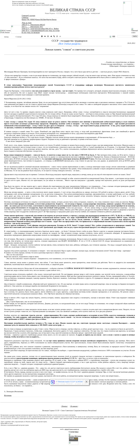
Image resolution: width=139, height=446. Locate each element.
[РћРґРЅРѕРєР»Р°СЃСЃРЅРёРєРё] (48, 36)
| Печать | (64, 406)
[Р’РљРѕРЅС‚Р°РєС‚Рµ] (45, 36)
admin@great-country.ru (72, 429)
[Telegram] (51, 36)
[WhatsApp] (57, 36)
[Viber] (54, 36)
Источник (8, 395)
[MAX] (42, 36)
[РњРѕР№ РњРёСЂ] (60, 36)
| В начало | (74, 406)
